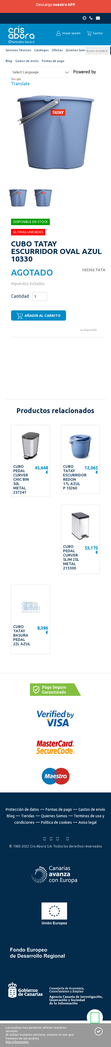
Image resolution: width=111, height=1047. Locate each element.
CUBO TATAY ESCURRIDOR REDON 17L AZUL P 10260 (74, 477)
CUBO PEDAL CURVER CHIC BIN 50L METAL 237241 (21, 479)
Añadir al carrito (42, 315)
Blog (11, 816)
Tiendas (27, 816)
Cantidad (20, 296)
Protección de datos (22, 809)
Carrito (97, 33)
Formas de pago (59, 809)
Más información (17, 1041)
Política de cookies (56, 822)
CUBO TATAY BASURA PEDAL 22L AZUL (21, 635)
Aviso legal (87, 822)
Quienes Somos (54, 816)
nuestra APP (64, 4)
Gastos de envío (91, 809)
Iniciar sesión (71, 33)
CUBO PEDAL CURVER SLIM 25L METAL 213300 (71, 557)
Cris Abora (21, 34)
